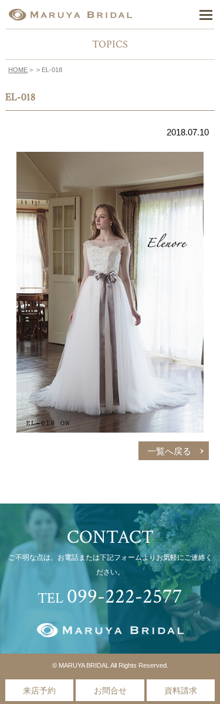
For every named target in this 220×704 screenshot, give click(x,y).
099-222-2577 (124, 596)
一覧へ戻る (169, 451)
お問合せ (110, 690)
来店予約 (39, 690)
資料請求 (180, 690)
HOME (18, 69)
